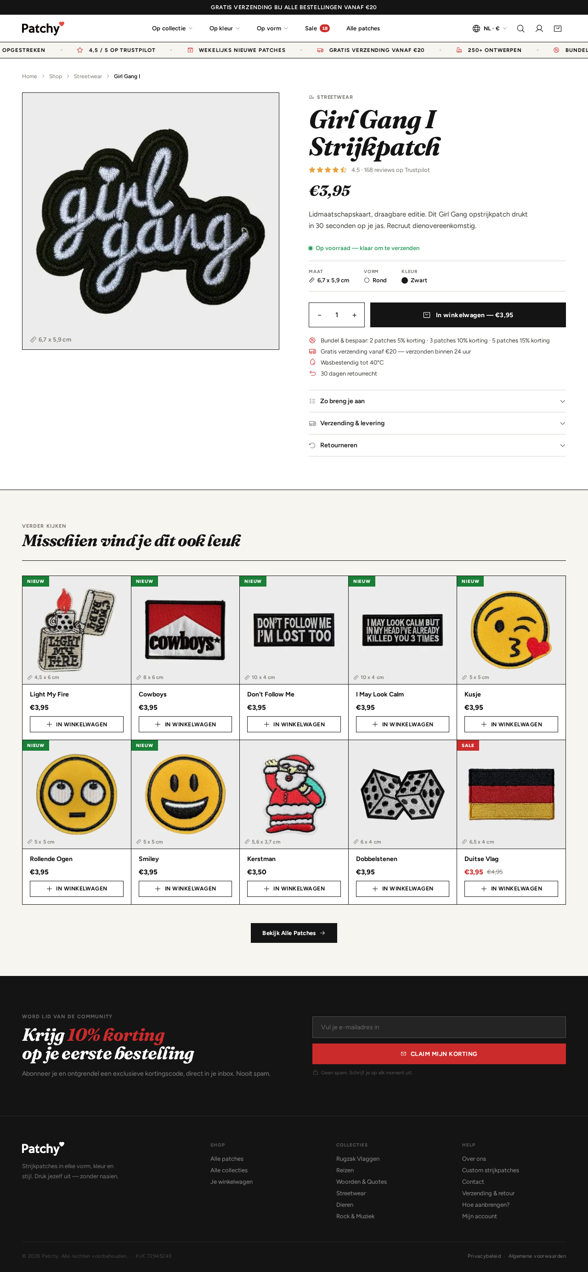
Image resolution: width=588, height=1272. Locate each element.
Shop (55, 76)
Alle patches (363, 28)
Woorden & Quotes (361, 1181)
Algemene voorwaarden (537, 1256)
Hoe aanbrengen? (486, 1204)
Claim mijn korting (444, 1053)
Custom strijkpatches (490, 1170)
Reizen (345, 1170)
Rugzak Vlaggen (357, 1158)
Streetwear (88, 76)
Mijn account (479, 1216)
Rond (380, 280)
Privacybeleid (484, 1256)
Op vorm (269, 28)
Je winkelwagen (231, 1181)
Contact (473, 1181)
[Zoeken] (521, 28)
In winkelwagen (81, 724)
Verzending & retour (488, 1193)
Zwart (419, 280)
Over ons (474, 1158)
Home (29, 76)
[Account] (539, 28)
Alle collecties (229, 1170)
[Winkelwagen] (557, 28)
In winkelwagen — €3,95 (475, 315)
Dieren (344, 1204)
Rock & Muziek (355, 1216)
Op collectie (169, 28)
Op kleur (221, 28)
